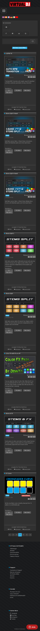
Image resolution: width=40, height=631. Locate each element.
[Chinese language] (17, 17)
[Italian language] (14, 17)
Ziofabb (34, 497)
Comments (18, 109)
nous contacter (14, 593)
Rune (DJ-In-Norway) (30, 255)
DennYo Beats (32, 375)
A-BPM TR (9, 53)
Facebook (14, 613)
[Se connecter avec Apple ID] (19, 33)
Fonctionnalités (14, 552)
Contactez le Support (16, 570)
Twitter (13, 619)
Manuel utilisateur (15, 572)
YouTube (14, 615)
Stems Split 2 (10, 233)
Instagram (14, 617)
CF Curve (9, 473)
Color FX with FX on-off (13, 353)
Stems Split (9, 293)
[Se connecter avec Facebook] (6, 33)
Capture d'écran (14, 556)
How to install (27, 109)
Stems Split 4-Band (12, 173)
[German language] (11, 17)
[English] (3, 17)
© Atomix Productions (20, 629)
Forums (12, 578)
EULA (11, 597)
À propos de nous (15, 592)
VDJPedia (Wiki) (14, 574)
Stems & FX (9, 413)
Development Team (31, 75)
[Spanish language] (6, 17)
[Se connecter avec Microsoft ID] (12, 33)
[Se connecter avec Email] (6, 27)
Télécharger (13, 548)
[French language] (9, 17)
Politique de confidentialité (17, 595)
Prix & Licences (14, 554)
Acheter (12, 550)
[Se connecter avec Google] (26, 33)
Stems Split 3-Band (12, 113)
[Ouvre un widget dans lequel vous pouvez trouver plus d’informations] (32, 627)
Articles (12, 576)
